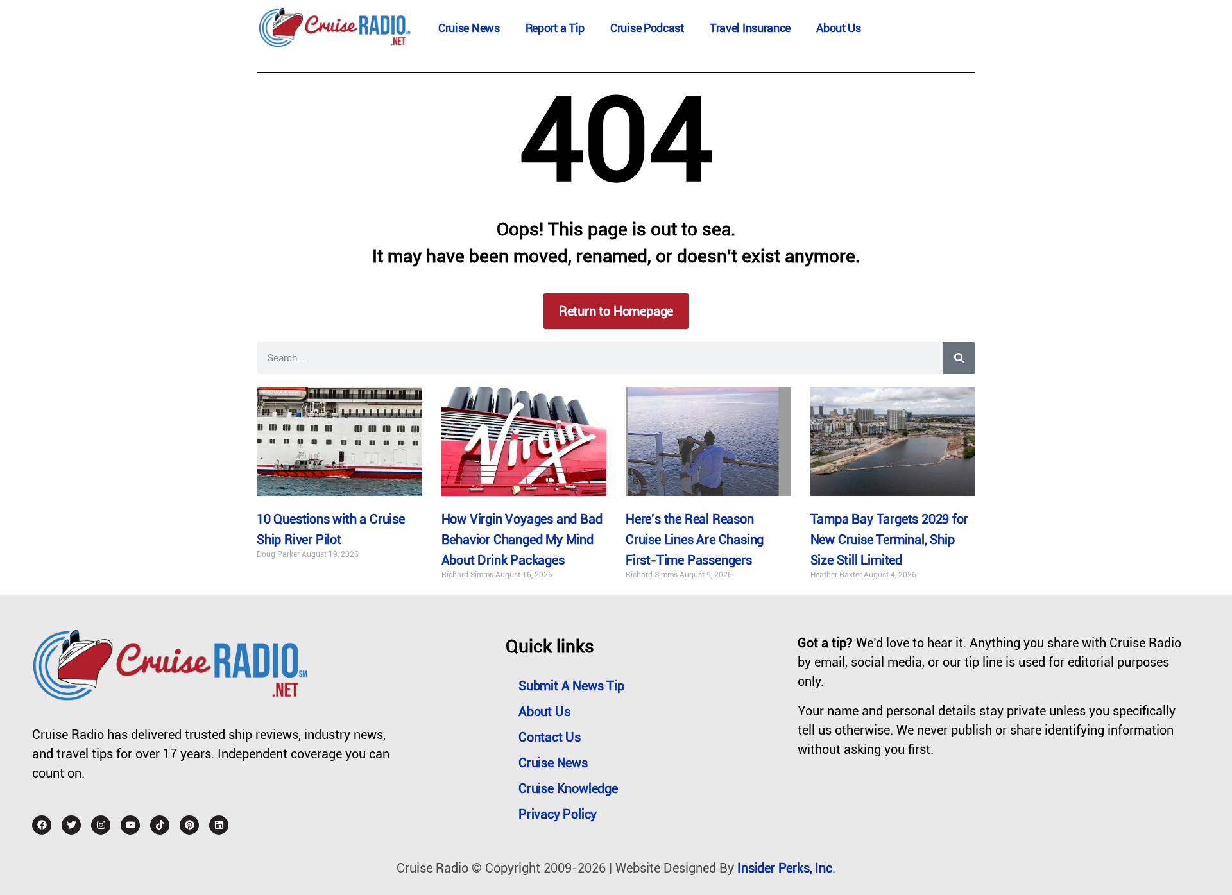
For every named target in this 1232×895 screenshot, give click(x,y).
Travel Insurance (750, 28)
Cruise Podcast (647, 28)
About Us (838, 28)
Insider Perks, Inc (784, 868)
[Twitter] (71, 825)
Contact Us (549, 737)
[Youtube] (130, 825)
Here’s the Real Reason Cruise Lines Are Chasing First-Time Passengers (695, 539)
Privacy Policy (557, 814)
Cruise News (469, 28)
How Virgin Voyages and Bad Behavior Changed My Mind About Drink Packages (522, 539)
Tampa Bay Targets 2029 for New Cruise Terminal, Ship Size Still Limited (889, 539)
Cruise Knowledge (568, 788)
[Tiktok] (159, 825)
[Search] (959, 358)
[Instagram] (100, 825)
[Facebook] (41, 825)
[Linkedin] (218, 825)
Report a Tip (555, 28)
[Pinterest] (189, 825)
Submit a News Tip (571, 686)
